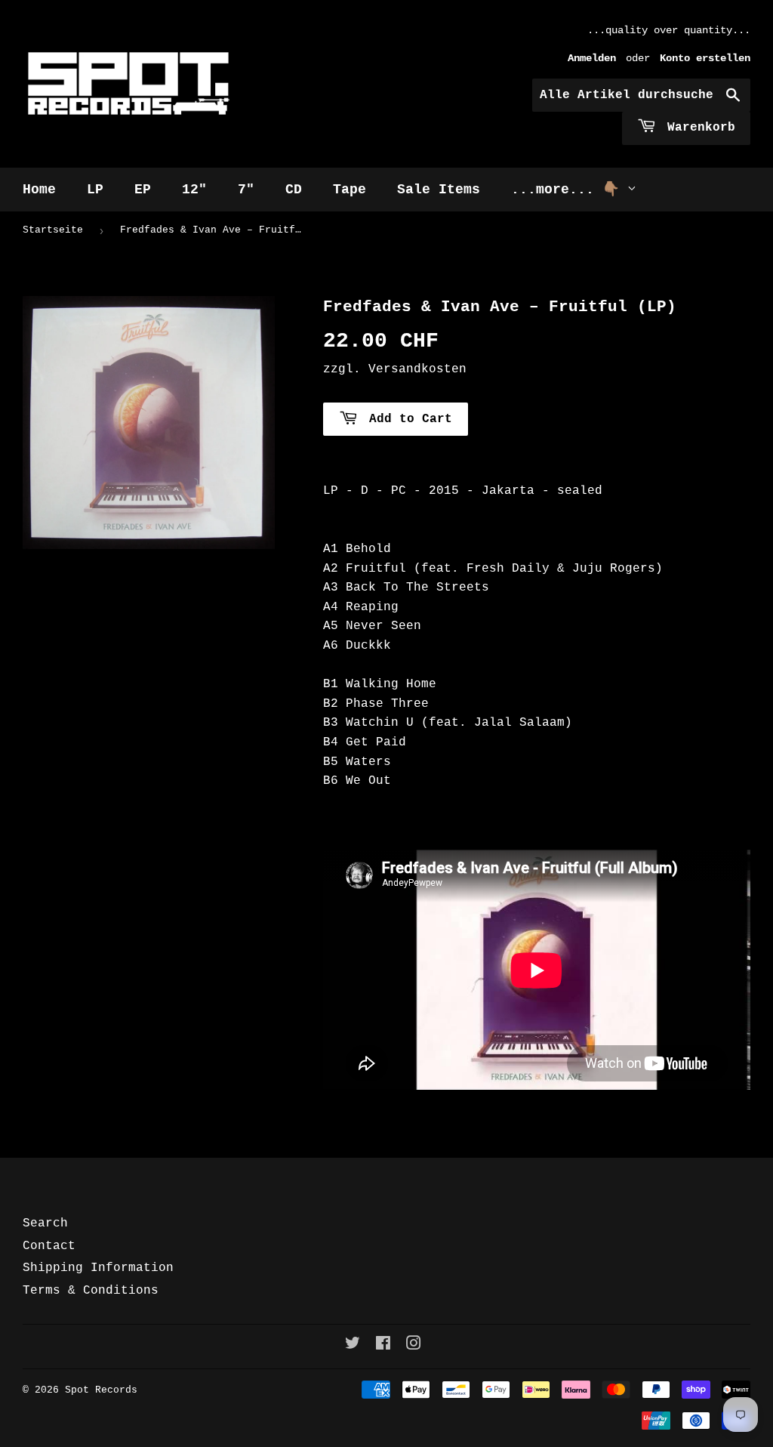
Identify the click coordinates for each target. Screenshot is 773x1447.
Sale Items (438, 189)
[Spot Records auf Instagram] (413, 1346)
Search (45, 1223)
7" (246, 189)
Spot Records (101, 1390)
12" (194, 189)
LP (95, 189)
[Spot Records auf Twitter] (352, 1346)
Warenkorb (697, 127)
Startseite (53, 230)
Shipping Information (98, 1268)
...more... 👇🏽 (569, 189)
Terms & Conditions (91, 1290)
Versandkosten (417, 369)
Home (39, 189)
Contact (49, 1246)
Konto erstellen (705, 58)
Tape (349, 189)
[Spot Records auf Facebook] (383, 1346)
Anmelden (592, 58)
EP (142, 189)
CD (293, 189)
